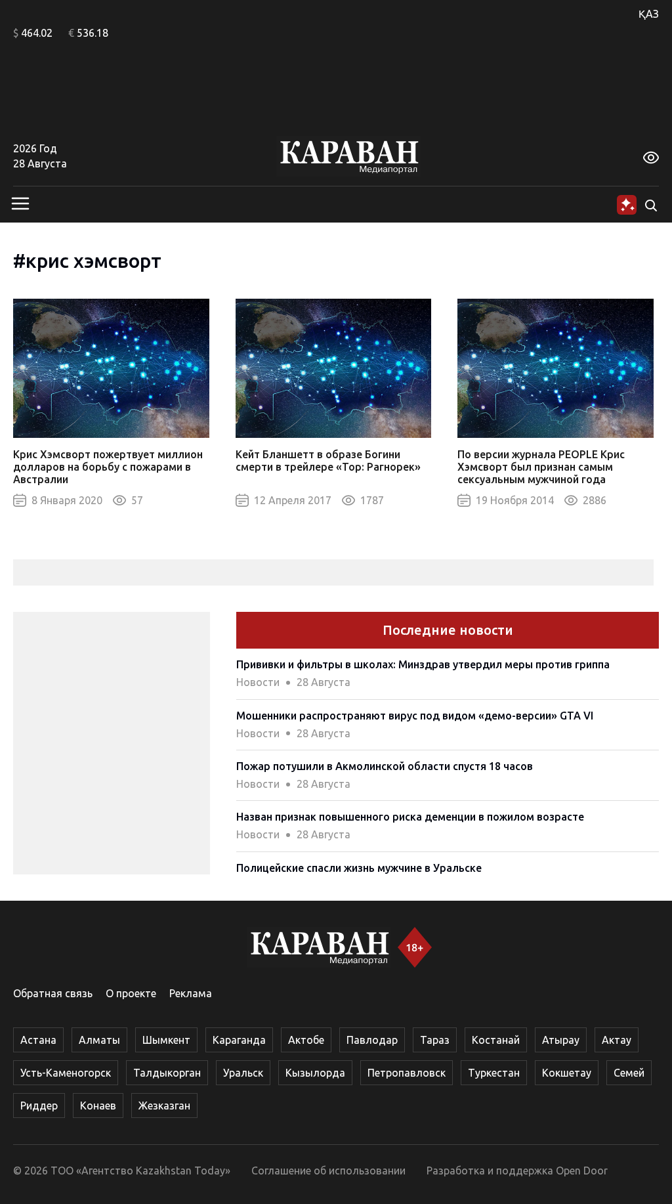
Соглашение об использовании (328, 1170)
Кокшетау (566, 1073)
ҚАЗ (649, 14)
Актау (616, 1040)
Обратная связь (53, 993)
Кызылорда (315, 1073)
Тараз (435, 1040)
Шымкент (166, 1040)
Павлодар (372, 1040)
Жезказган (164, 1105)
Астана (38, 1040)
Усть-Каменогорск (65, 1073)
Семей (629, 1073)
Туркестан (494, 1073)
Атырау (560, 1040)
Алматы (99, 1040)
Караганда (239, 1040)
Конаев (98, 1105)
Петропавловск (407, 1073)
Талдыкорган (167, 1073)
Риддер (39, 1105)
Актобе (306, 1040)
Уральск (243, 1073)
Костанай (496, 1040)
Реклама (190, 993)
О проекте (131, 993)
